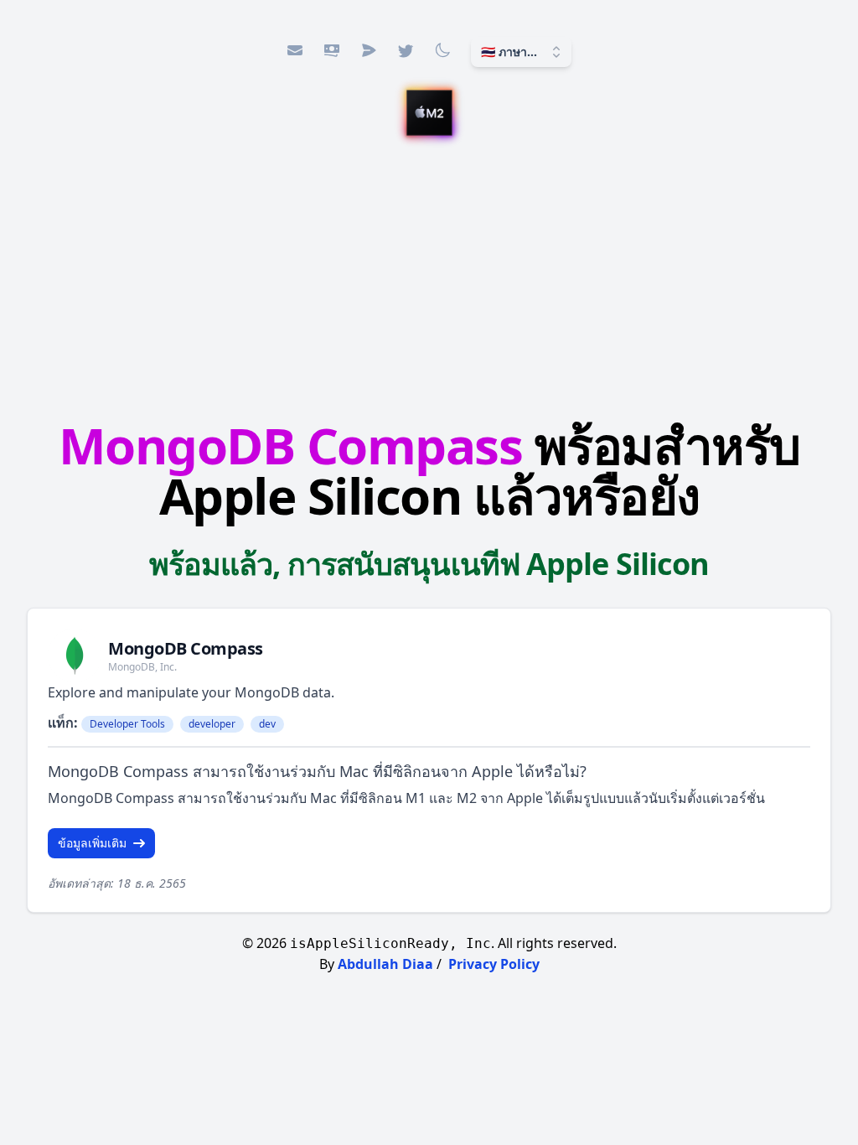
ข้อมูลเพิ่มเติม (92, 843)
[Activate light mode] (442, 50)
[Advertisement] (429, 274)
